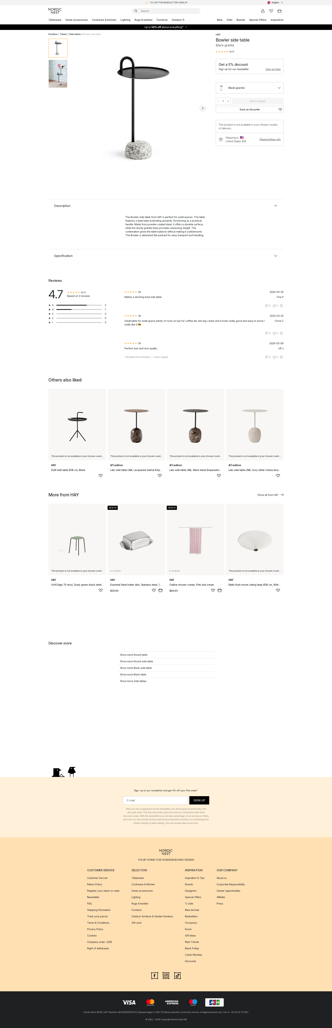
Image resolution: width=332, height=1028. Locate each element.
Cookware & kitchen (104, 19)
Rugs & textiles (144, 19)
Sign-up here (273, 69)
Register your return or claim (103, 890)
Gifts (229, 19)
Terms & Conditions (98, 922)
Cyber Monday (193, 954)
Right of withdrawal (98, 948)
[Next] (202, 108)
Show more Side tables (133, 681)
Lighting (125, 19)
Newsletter (93, 897)
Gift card (136, 922)
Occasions (191, 922)
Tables (63, 34)
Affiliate (221, 897)
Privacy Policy (95, 929)
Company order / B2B (99, 941)
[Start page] (55, 11)
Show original (161, 357)
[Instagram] (166, 975)
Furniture (162, 19)
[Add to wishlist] (100, 475)
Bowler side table (92, 34)
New (220, 19)
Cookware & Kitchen (143, 884)
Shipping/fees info (270, 139)
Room (188, 929)
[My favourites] (271, 11)
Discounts (190, 961)
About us (222, 877)
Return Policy (94, 884)
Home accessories (77, 19)
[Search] (136, 11)
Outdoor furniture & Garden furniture (152, 916)
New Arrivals (192, 909)
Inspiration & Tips (195, 877)
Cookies (92, 935)
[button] (225, 51)
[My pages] (263, 11)
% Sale (189, 903)
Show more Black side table (136, 667)
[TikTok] (177, 975)
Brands (241, 19)
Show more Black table (133, 674)
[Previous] (79, 108)
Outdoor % (178, 19)
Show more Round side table (136, 661)
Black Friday (192, 948)
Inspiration (277, 19)
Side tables (75, 34)
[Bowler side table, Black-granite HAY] (141, 108)
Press (220, 903)
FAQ (89, 903)
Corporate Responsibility (231, 884)
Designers (191, 890)
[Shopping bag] (279, 11)
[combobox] (275, 2)
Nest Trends (192, 941)
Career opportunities (228, 890)
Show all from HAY (268, 494)
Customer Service (97, 877)
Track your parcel (97, 916)
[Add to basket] (160, 590)
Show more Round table (133, 654)
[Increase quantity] (228, 101)
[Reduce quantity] (218, 101)
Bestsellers (191, 916)
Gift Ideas (190, 935)
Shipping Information (98, 909)
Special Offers (257, 19)
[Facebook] (154, 975)
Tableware (54, 19)
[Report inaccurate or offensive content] (281, 305)
